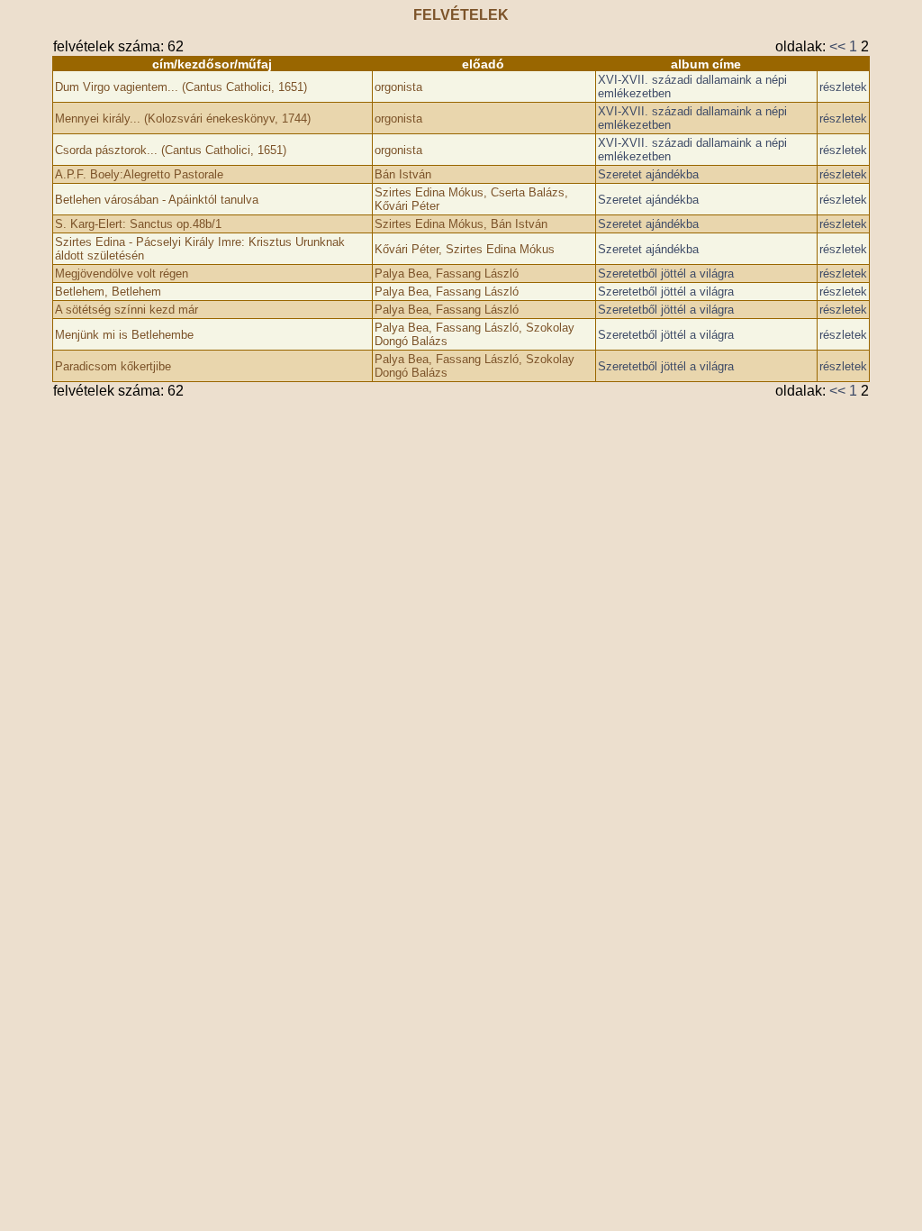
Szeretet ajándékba (648, 174)
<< (837, 46)
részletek (843, 87)
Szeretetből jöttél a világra (666, 273)
